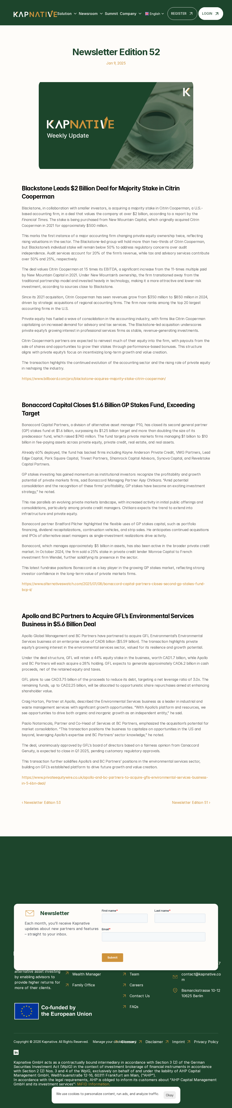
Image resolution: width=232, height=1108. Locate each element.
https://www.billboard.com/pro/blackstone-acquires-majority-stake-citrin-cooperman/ (94, 378)
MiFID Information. (93, 1084)
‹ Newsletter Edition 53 (41, 802)
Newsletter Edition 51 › (191, 802)
